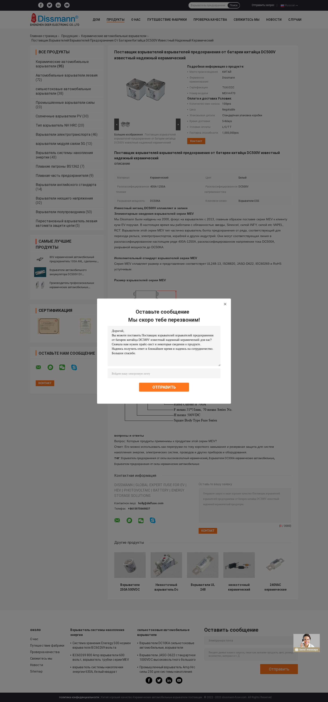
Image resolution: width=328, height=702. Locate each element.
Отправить (164, 387)
